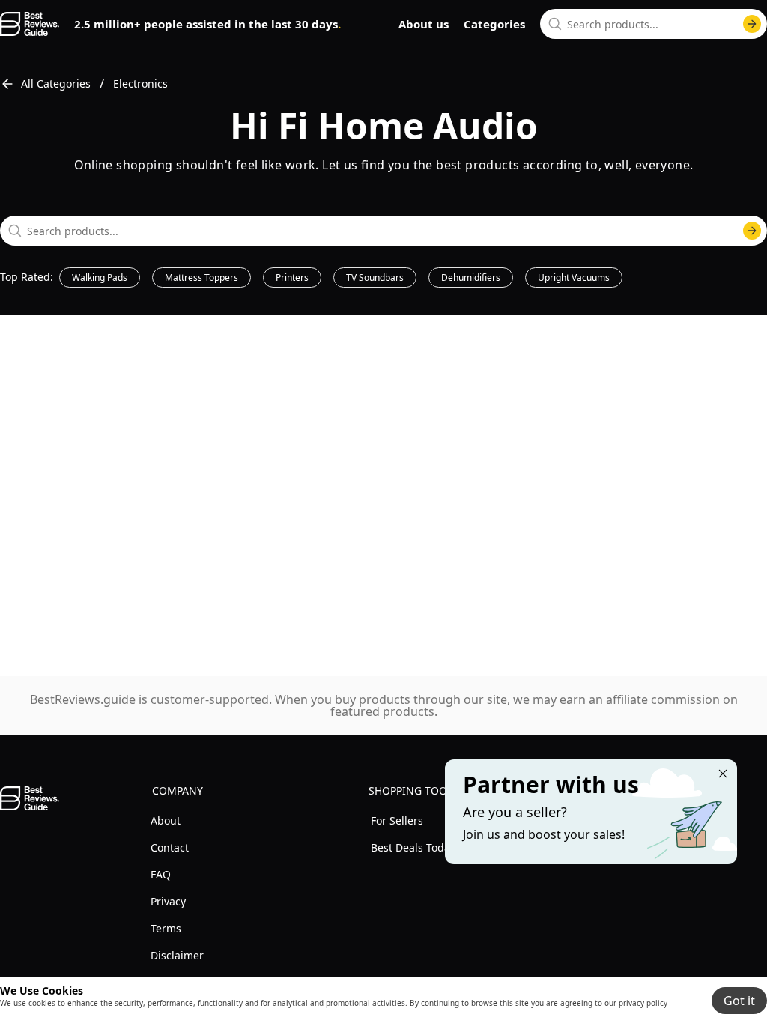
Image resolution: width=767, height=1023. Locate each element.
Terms (166, 928)
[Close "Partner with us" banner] (723, 773)
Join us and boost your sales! (544, 834)
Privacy (168, 901)
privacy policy (643, 1003)
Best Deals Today (413, 847)
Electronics (140, 83)
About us (423, 23)
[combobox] (653, 24)
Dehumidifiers (470, 277)
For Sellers (397, 820)
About (166, 820)
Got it (739, 1000)
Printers (292, 277)
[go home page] (29, 24)
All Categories (56, 83)
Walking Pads (99, 277)
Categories (494, 23)
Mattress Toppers (201, 277)
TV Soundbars (375, 277)
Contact (170, 847)
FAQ (161, 874)
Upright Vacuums (574, 277)
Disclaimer (177, 955)
